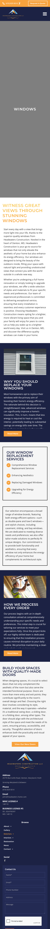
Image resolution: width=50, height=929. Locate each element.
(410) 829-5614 (8, 789)
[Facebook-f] (5, 860)
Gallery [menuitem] (7, 830)
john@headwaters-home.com (14, 797)
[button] (44, 14)
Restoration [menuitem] (9, 841)
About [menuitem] (6, 826)
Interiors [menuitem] (7, 838)
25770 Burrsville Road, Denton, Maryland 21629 (22, 778)
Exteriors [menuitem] (8, 834)
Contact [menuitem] (7, 849)
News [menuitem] (6, 845)
